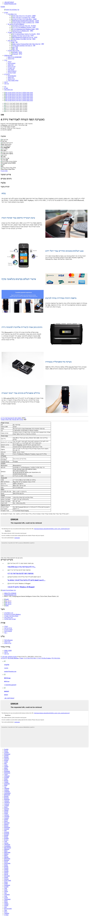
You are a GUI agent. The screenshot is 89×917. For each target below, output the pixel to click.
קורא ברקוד (4, 658)
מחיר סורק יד (40, 658)
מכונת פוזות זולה (55, 658)
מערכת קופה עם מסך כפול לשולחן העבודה (12, 419)
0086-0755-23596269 (10, 593)
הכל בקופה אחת (8, 89)
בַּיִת (5, 86)
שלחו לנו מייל (4, 171)
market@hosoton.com (10, 3)
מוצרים (6, 88)
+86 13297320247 (9, 698)
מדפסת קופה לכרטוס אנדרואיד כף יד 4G (13, 418)
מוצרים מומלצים (12, 656)
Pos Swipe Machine (13, 658)
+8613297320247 (9, 2)
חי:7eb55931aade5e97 (10, 685)
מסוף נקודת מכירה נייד (30, 658)
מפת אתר (4, 656)
